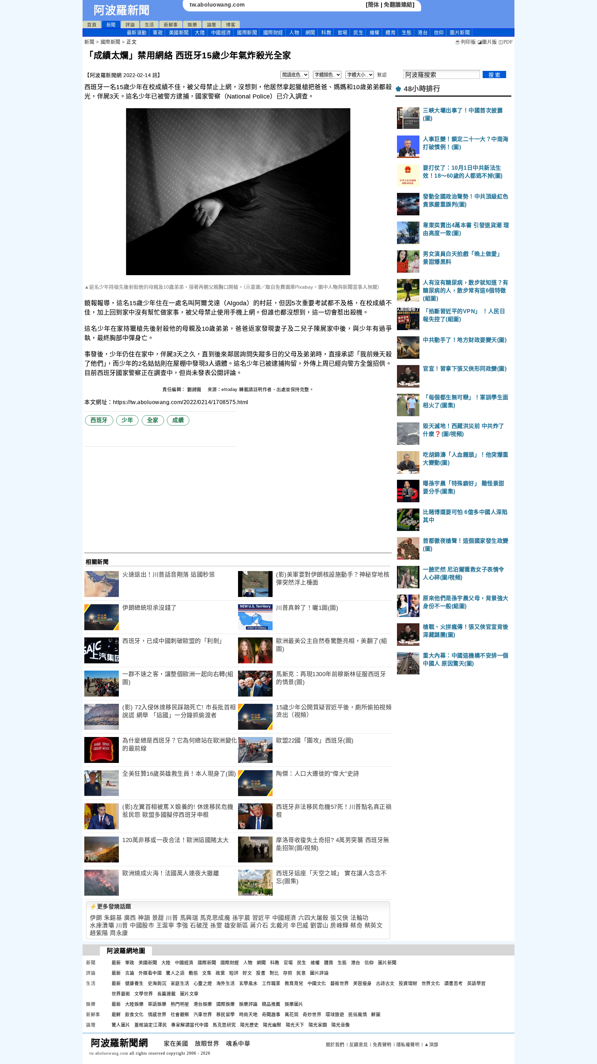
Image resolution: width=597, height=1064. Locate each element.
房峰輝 (339, 925)
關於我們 (335, 1044)
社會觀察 (180, 1014)
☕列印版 (465, 42)
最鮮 (116, 1014)
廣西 (130, 918)
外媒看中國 (150, 973)
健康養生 (134, 983)
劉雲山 (319, 925)
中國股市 (142, 925)
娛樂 (192, 24)
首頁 (91, 24)
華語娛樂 (157, 1004)
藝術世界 (339, 983)
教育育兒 (294, 983)
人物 (294, 32)
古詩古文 (385, 983)
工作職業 (271, 983)
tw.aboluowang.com (217, 5)
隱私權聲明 (408, 1044)
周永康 (119, 933)
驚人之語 (175, 973)
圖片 (460, 32)
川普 (172, 918)
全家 (153, 420)
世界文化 (430, 983)
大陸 (200, 32)
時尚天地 (248, 1014)
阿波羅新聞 (122, 10)
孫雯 (216, 925)
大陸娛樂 (134, 1004)
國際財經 (273, 32)
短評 (233, 973)
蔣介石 (259, 925)
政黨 (220, 973)
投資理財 (408, 983)
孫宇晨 (241, 918)
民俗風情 (357, 1014)
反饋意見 (358, 1044)
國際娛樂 (225, 1004)
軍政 (158, 32)
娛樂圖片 (294, 1004)
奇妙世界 (312, 1014)
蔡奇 (356, 925)
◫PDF (506, 42)
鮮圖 (375, 1014)
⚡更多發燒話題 (110, 906)
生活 (149, 24)
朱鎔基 (113, 918)
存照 (287, 973)
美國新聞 (179, 32)
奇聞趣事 (271, 1014)
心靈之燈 (202, 983)
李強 (182, 925)
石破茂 (199, 925)
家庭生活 (180, 983)
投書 (260, 973)
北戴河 (279, 925)
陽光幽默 (272, 1024)
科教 (326, 32)
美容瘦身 (362, 983)
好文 (247, 973)
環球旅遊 (334, 1014)
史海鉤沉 (157, 983)
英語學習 (476, 983)
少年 (127, 420)
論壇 (211, 24)
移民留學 (225, 1014)
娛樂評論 (248, 1004)
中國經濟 (221, 32)
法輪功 (359, 918)
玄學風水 (248, 983)
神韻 (144, 918)
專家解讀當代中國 (189, 1024)
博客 (230, 24)
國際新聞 (247, 32)
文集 (206, 973)
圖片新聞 (387, 962)
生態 (407, 32)
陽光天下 (295, 1024)
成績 (178, 420)
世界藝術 (121, 993)
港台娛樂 (202, 1004)
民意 (301, 973)
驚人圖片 (121, 1024)
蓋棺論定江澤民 (150, 1024)
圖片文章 (189, 993)
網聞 (310, 32)
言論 (129, 973)
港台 (423, 32)
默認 (382, 74)
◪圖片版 (487, 42)
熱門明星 (180, 1004)
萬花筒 (292, 1014)
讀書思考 (453, 983)
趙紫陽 (99, 933)
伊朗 (96, 918)
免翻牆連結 (398, 5)
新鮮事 (171, 24)
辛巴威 (299, 925)
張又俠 (339, 918)
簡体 (373, 5)
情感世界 (157, 1014)
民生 (358, 32)
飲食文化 (134, 1014)
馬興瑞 (189, 918)
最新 (137, 32)
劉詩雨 (195, 389)
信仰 (439, 32)
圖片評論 (319, 973)
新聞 (111, 24)
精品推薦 (271, 1004)
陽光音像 (340, 1024)
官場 (343, 32)
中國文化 (316, 983)
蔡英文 (373, 925)
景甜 (158, 918)
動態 (193, 973)
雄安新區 (236, 925)
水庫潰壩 (102, 925)
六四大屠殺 (313, 918)
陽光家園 (318, 1024)
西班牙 (99, 420)
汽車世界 (202, 1014)
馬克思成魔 (215, 918)
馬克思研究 (224, 1024)
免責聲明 (382, 1044)
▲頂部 (431, 1044)
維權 (375, 32)
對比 (274, 973)
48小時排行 (422, 89)
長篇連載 (166, 993)
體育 (391, 32)
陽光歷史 (249, 1024)
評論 (130, 24)
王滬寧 (165, 925)
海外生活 (225, 983)
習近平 (261, 918)
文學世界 (143, 993)
